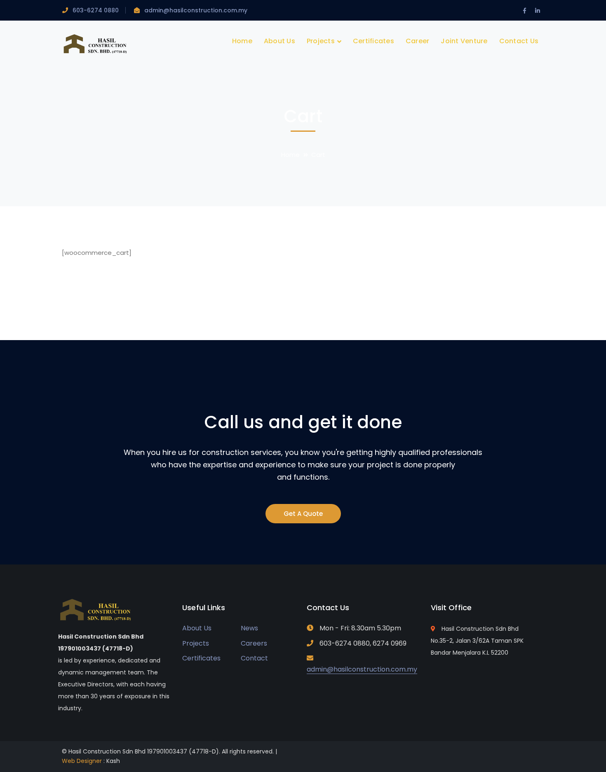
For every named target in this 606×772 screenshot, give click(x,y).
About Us (196, 628)
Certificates (201, 658)
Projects (195, 643)
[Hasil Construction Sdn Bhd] (96, 43)
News (249, 628)
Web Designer (82, 761)
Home (290, 154)
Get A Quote (303, 513)
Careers (254, 643)
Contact (254, 658)
